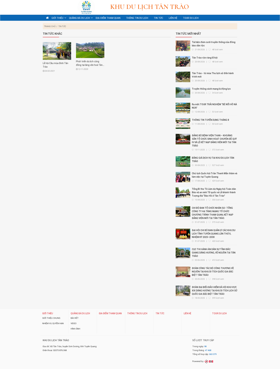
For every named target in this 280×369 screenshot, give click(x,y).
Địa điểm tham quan (110, 313)
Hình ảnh (75, 329)
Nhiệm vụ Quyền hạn (53, 323)
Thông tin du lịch (137, 313)
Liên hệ (187, 313)
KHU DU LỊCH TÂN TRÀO (56, 340)
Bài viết (75, 318)
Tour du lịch (219, 313)
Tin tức (62, 26)
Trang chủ (50, 26)
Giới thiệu (47, 313)
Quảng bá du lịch (80, 313)
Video (73, 323)
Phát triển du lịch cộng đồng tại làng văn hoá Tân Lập (89, 65)
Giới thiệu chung (51, 318)
